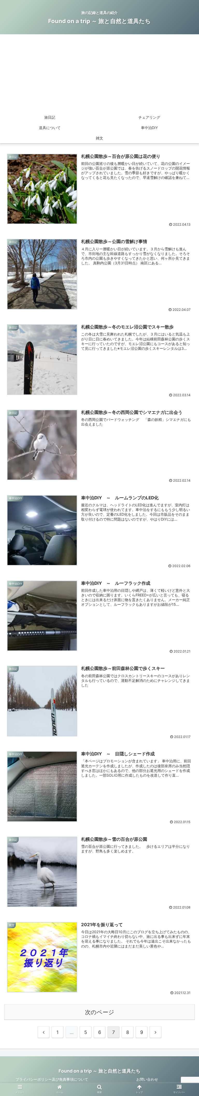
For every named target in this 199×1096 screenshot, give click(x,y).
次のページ (99, 1012)
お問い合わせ (147, 1079)
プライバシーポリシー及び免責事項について (52, 1079)
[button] (183, 685)
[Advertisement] (99, 73)
